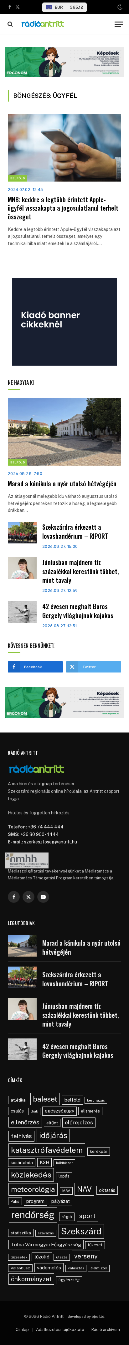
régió (67, 1216)
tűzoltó (41, 1256)
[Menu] (119, 24)
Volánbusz (20, 1268)
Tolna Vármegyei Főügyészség (46, 1245)
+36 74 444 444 (46, 826)
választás (76, 1268)
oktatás (107, 1190)
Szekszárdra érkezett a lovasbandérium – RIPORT (75, 531)
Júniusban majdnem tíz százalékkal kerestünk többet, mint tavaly (80, 571)
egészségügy (59, 1110)
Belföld (17, 178)
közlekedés (31, 1174)
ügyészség (69, 1280)
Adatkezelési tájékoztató (60, 1329)
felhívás (21, 1135)
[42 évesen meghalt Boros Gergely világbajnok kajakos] (22, 612)
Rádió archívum (105, 1329)
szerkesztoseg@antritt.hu (50, 841)
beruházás (96, 1100)
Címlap (22, 1329)
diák (34, 1111)
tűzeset (95, 1244)
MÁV (66, 1190)
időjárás (53, 1135)
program (35, 1201)
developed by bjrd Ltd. (86, 1316)
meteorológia (33, 1189)
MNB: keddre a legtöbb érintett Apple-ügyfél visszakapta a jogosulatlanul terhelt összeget (63, 208)
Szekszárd (81, 1231)
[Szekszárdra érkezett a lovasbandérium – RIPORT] (22, 532)
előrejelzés (79, 1122)
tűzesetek (19, 1257)
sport (87, 1216)
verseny (86, 1256)
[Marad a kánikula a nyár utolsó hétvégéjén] (64, 431)
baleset (45, 1099)
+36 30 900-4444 (39, 834)
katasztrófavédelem (47, 1150)
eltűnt (52, 1122)
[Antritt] (64, 24)
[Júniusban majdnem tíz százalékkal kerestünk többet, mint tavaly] (22, 568)
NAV (84, 1189)
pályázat (60, 1201)
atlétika (18, 1100)
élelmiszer (98, 1268)
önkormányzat (31, 1278)
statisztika (21, 1232)
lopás (64, 1176)
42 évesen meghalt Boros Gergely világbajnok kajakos (77, 611)
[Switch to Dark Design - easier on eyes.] (119, 7)
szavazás (46, 1233)
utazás (61, 1257)
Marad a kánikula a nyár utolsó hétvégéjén (62, 483)
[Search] (9, 24)
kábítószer (64, 1163)
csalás (17, 1110)
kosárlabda (22, 1162)
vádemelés (49, 1268)
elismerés (90, 1110)
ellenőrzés (25, 1122)
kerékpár (98, 1151)
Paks (15, 1201)
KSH (44, 1162)
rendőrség (32, 1214)
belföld (72, 1099)
